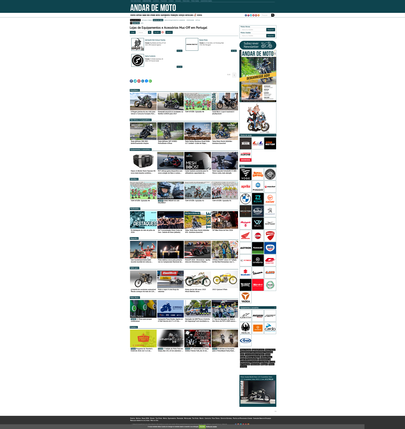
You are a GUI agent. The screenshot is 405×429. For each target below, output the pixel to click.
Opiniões (133, 179)
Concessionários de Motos (254, 355)
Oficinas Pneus (266, 357)
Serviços (243, 367)
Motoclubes (255, 364)
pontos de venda (158, 20)
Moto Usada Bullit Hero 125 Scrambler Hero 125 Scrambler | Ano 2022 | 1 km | (256, 378)
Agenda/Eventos (258, 350)
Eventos (133, 327)
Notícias (138, 418)
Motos (165, 418)
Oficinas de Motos (253, 357)
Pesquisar (271, 30)
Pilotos (271, 364)
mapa (142, 23)
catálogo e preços (147, 20)
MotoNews (134, 90)
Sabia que (133, 268)
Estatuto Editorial (226, 418)
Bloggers (264, 364)
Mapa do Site (154, 420)
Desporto (133, 238)
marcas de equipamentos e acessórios (174, 20)
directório (136, 23)
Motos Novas (270, 350)
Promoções (180, 418)
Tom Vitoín (159, 418)
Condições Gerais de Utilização (262, 418)
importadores (190, 20)
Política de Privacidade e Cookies (242, 418)
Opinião (152, 418)
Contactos (208, 418)
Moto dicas (134, 297)
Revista (202, 418)
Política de (211, 426)
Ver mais (179, 51)
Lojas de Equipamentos (248, 359)
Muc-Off (156, 32)
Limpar (133, 32)
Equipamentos (172, 418)
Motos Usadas (245, 350)
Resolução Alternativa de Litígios (139, 420)
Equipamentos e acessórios (140, 149)
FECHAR (202, 426)
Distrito (169, 32)
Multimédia (134, 209)
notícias (197, 20)
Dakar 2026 (145, 418)
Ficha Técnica (216, 418)
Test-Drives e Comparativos (140, 120)
